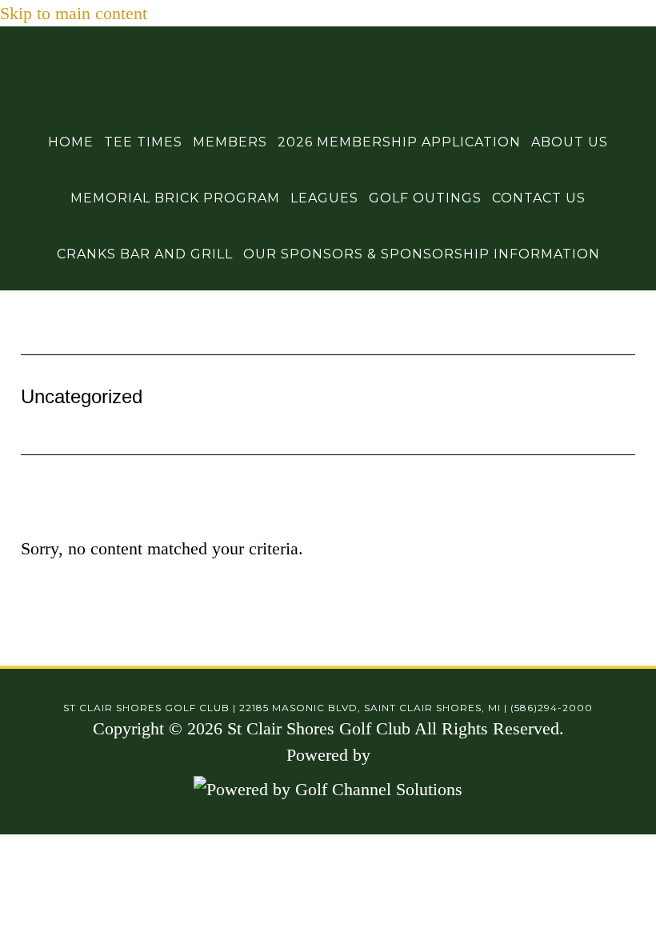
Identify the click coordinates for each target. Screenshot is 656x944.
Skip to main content (73, 13)
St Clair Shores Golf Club (328, 66)
